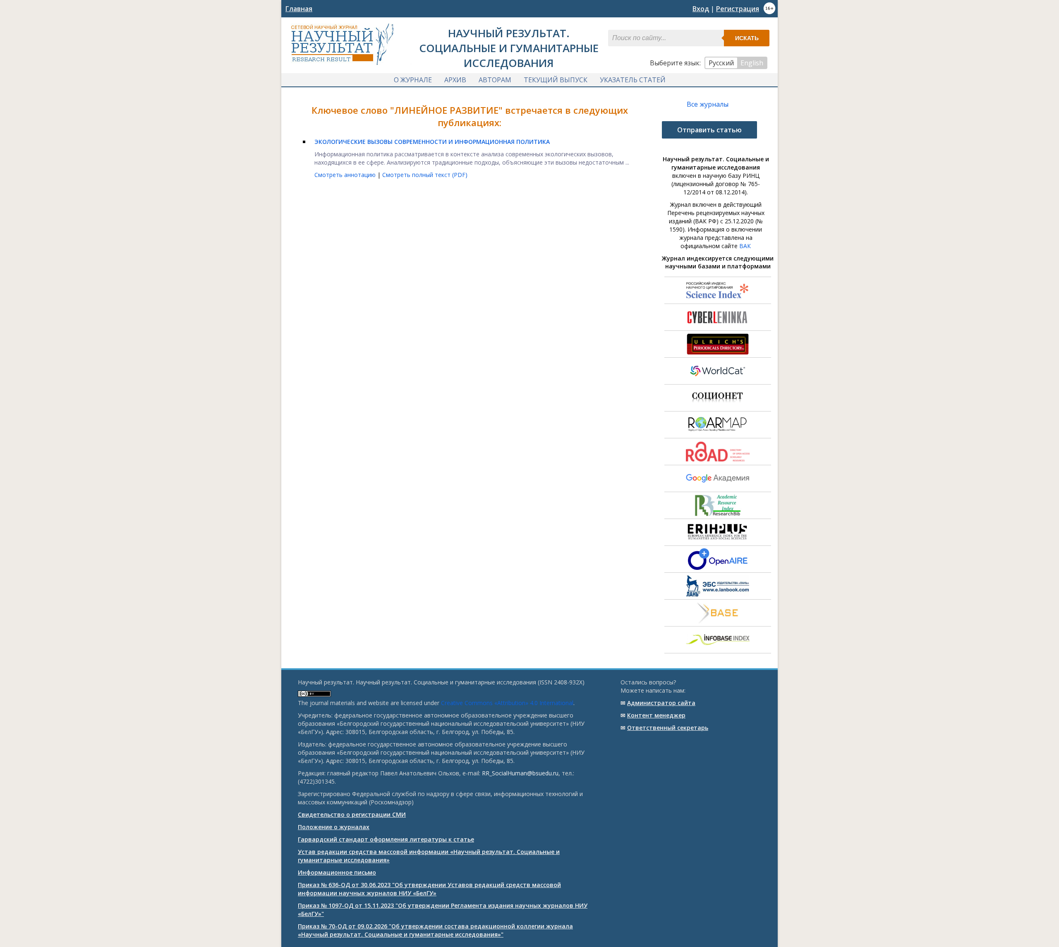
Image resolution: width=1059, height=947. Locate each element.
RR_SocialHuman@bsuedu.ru (520, 773)
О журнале (413, 79)
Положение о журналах (333, 827)
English (751, 62)
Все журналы (707, 104)
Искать (747, 38)
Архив (455, 79)
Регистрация (737, 8)
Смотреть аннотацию (345, 175)
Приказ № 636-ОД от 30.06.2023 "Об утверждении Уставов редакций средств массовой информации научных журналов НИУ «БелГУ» (429, 889)
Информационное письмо (337, 872)
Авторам (495, 79)
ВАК (745, 246)
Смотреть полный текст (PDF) (424, 175)
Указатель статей (633, 79)
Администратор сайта (661, 703)
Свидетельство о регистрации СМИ (352, 814)
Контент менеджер (656, 715)
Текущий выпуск (555, 79)
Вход (700, 8)
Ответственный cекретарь (667, 728)
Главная (298, 8)
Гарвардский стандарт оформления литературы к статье (386, 839)
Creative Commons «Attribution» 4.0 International (507, 703)
